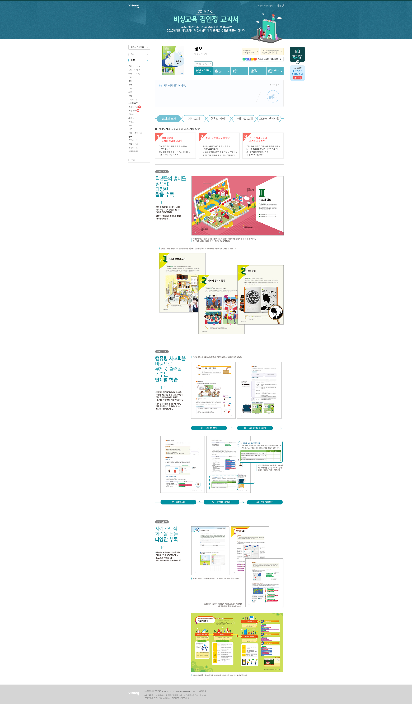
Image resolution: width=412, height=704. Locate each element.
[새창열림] (265, 5)
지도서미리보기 (254, 71)
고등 (133, 159)
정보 (130, 136)
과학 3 (131, 118)
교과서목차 (235, 71)
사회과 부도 (133, 103)
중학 (133, 60)
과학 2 (131, 122)
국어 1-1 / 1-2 (134, 74)
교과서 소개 (169, 118)
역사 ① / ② (133, 107)
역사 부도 (132, 111)
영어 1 (131, 85)
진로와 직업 (133, 151)
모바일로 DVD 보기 (203, 64)
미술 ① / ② (133, 144)
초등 (133, 54)
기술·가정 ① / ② (135, 133)
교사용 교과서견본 (273, 71)
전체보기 (273, 85)
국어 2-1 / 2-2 (134, 70)
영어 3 (131, 77)
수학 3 (131, 88)
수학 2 (131, 92)
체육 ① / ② (133, 148)
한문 (130, 129)
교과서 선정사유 (269, 118)
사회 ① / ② (133, 99)
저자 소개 (194, 118)
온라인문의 (203, 691)
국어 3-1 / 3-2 (134, 66)
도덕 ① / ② (133, 114)
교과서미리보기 (218, 71)
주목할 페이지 (219, 118)
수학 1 (131, 96)
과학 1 (131, 125)
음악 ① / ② (133, 140)
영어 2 (131, 81)
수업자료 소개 (244, 118)
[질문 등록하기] (273, 96)
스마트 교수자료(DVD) (202, 71)
